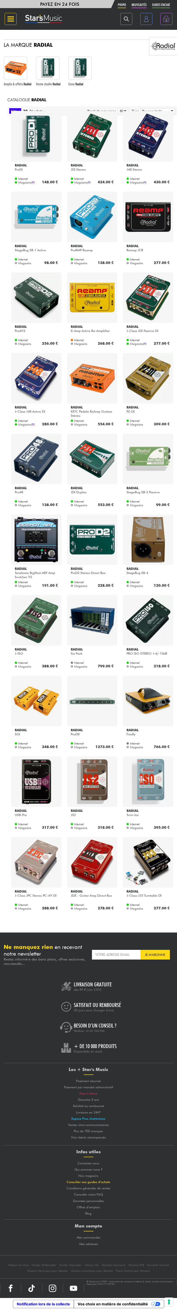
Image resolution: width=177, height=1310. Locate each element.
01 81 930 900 (95, 1031)
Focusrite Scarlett (158, 1265)
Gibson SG (92, 1265)
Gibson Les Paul (18, 1265)
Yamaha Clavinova (113, 1265)
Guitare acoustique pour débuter (92, 1271)
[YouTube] (73, 1288)
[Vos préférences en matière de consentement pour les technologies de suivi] (169, 1302)
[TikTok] (31, 1288)
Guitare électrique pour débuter (47, 1271)
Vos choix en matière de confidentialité (113, 1304)
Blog (88, 1213)
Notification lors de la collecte (43, 1304)
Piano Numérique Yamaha (133, 1271)
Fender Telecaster (70, 1265)
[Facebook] (10, 1288)
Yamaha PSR (136, 1265)
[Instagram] (52, 1288)
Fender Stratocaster (44, 1265)
